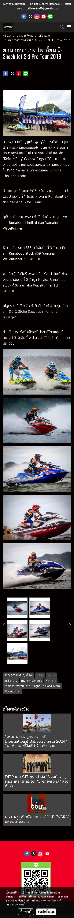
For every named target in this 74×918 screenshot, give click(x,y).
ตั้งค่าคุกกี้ (25, 911)
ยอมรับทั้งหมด (46, 911)
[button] (60, 27)
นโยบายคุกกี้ (18, 904)
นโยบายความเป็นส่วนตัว (49, 900)
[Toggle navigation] (69, 27)
